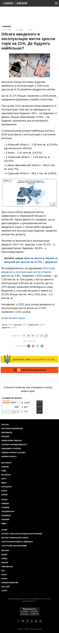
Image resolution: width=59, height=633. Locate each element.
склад (4, 559)
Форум (4, 495)
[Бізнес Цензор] (14, 4)
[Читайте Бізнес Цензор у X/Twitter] (23, 621)
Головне (5, 508)
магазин (5, 587)
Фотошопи (6, 487)
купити (13, 402)
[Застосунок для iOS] (36, 621)
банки (4, 530)
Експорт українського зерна (14, 538)
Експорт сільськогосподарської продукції (21, 534)
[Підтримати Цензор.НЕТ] (29, 370)
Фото (3, 479)
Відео (4, 483)
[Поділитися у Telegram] (32, 335)
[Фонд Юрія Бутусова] (29, 359)
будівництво (36, 325)
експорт (5, 551)
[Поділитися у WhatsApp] (37, 335)
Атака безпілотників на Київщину (17, 542)
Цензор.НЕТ (6, 463)
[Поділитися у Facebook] (24, 335)
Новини (7, 26)
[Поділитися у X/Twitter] (28, 335)
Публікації (6, 516)
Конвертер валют (12, 398)
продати (6, 402)
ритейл (4, 563)
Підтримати (6, 433)
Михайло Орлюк (17, 318)
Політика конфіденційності (14, 445)
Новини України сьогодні (13, 453)
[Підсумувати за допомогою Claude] (33, 346)
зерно (4, 579)
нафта (4, 591)
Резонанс (6, 475)
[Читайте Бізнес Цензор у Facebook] (18, 621)
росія (4, 575)
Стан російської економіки (14, 546)
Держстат (9, 327)
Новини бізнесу (8, 457)
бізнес (4, 555)
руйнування (7, 567)
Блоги (4, 491)
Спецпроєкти (7, 512)
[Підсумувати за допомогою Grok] (41, 346)
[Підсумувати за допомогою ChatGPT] (28, 346)
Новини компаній (9, 583)
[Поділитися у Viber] (41, 335)
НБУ (3, 571)
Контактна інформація (12, 429)
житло (7, 325)
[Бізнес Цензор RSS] (40, 621)
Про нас (5, 425)
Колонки (5, 520)
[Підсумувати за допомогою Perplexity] (37, 346)
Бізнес (4, 500)
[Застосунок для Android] (31, 621)
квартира (20, 325)
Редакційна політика (11, 449)
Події (3, 471)
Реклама (5, 437)
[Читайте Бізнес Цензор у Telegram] (27, 621)
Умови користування (11, 441)
